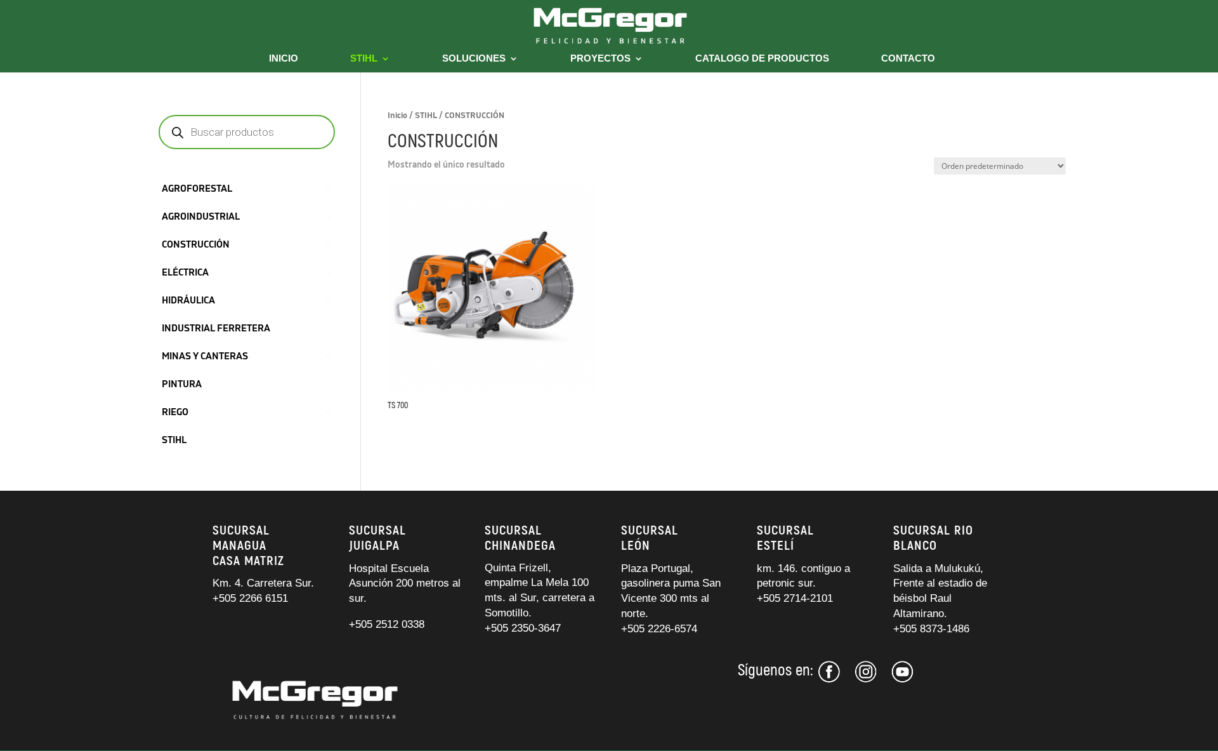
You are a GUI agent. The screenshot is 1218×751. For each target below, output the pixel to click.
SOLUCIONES (474, 58)
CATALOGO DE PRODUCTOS (762, 58)
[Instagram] (866, 679)
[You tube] (902, 679)
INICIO (283, 58)
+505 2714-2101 (795, 598)
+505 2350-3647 (523, 628)
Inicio (397, 115)
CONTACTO (908, 58)
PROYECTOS (600, 58)
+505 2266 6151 (252, 598)
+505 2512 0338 (386, 624)
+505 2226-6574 (659, 629)
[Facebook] (831, 679)
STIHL (363, 58)
